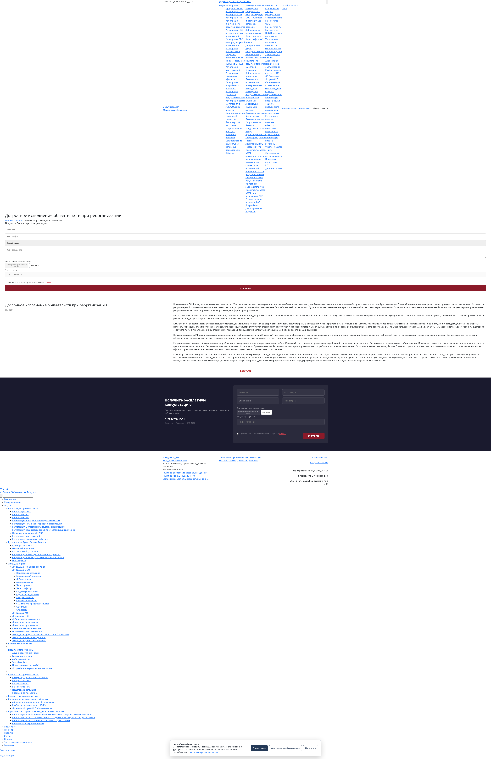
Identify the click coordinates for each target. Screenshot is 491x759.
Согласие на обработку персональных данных (186, 478)
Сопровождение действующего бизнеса (273, 54)
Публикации (238, 457)
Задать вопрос (305, 108)
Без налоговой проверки (253, 23)
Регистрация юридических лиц (23, 508)
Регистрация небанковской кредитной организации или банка (234, 54)
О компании (225, 457)
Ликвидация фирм (255, 5)
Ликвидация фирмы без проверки (29, 640)
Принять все (259, 748)
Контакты (253, 460)
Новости (8, 732)
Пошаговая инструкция (28, 573)
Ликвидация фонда (255, 119)
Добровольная (253, 30)
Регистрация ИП (234, 17)
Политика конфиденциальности (179, 475)
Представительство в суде (21, 649)
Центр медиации (252, 457)
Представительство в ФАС (25, 665)
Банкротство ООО (21, 680)
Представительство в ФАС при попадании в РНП (255, 193)
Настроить (310, 748)
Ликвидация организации (25, 625)
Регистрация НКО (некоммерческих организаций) (234, 33)
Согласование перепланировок (28, 723)
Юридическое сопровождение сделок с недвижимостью (36, 711)
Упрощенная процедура (24, 692)
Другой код (35, 265)
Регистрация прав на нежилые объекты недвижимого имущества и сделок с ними (272, 125)
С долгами (251, 66)
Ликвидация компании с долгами (252, 106)
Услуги (222, 5)
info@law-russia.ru (319, 462)
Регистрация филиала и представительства (235, 94)
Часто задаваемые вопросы (18, 742)
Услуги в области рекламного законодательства (255, 183)
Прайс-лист (242, 460)
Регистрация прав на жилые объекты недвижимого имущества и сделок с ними (52, 714)
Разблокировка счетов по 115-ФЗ (273, 73)
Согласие (48, 282)
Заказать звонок (289, 108)
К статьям (245, 370)
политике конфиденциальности (203, 752)
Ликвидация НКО (20, 616)
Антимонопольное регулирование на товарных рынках (255, 174)
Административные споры (25, 652)
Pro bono (223, 460)
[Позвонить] (4, 489)
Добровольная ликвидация (26, 619)
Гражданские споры (22, 656)
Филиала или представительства (32, 603)
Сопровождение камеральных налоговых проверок (38, 557)
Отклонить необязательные (285, 748)
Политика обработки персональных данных (185, 472)
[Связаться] (1, 489)
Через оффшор (253, 39)
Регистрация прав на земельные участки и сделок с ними (273, 143)
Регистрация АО (234, 14)
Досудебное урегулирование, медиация (254, 208)
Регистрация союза (235, 100)
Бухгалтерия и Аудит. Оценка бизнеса (233, 106)
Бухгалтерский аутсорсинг (25, 551)
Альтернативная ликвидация (26, 628)
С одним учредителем (27, 591)
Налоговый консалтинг (23, 548)
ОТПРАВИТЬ (313, 436)
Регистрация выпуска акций (26, 536)
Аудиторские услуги (235, 113)
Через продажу (253, 36)
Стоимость (251, 70)
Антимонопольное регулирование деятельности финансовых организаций (255, 162)
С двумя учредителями (27, 594)
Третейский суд (253, 146)
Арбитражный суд (254, 143)
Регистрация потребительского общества (235, 85)
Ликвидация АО (20, 613)
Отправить (245, 288)
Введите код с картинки (13, 270)
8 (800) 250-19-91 (242, 1)
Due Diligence (19, 560)
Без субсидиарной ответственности (273, 14)
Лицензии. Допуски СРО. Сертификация (272, 79)
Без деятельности (25, 597)
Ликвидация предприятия (25, 622)
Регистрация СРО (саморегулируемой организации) (236, 42)
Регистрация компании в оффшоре (232, 76)
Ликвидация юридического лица (253, 11)
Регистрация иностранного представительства (235, 23)
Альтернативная (254, 33)
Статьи (7, 736)
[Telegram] (7, 489)
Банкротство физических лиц (23, 696)
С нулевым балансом (26, 600)
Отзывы (232, 460)
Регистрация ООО (235, 11)
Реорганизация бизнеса (20, 643)
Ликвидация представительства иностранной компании (40, 634)
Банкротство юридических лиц (272, 8)
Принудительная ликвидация (27, 631)
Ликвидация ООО (21, 569)
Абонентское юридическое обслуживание (272, 63)
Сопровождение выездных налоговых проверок (36, 554)
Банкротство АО (273, 27)
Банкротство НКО (21, 686)
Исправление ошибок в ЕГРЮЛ (27, 533)
